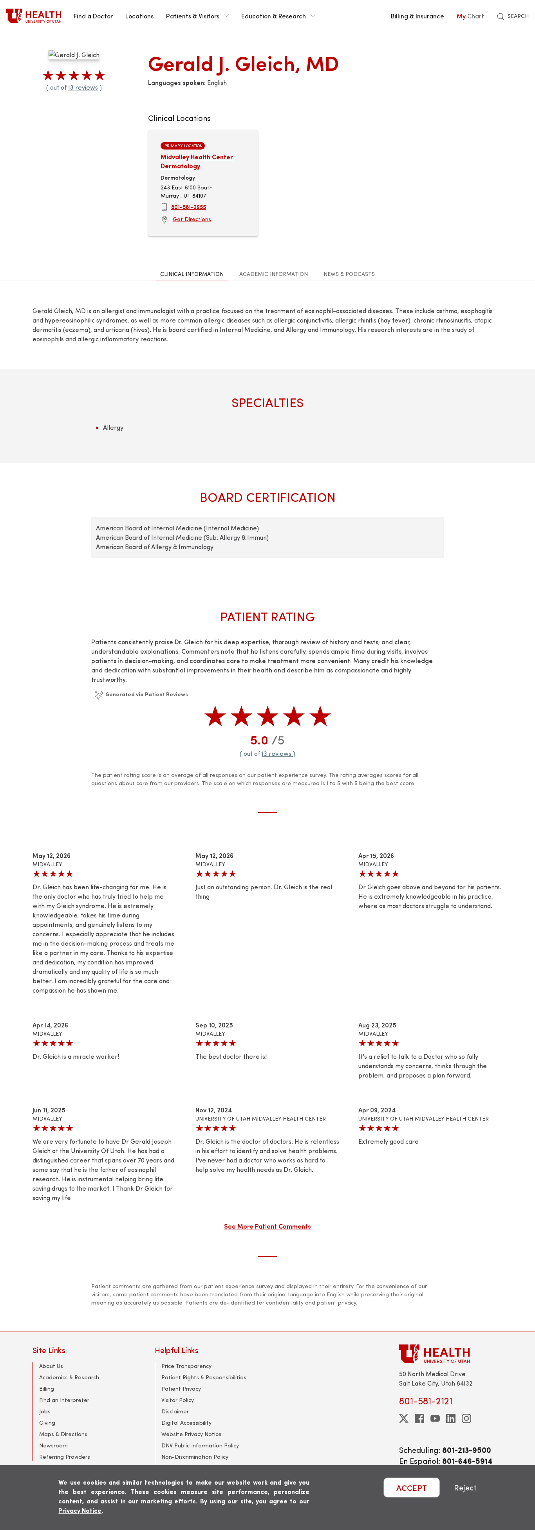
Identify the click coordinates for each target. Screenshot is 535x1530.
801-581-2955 (188, 207)
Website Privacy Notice (191, 1434)
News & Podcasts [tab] (349, 274)
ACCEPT (411, 1487)
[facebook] (419, 1418)
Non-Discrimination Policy (194, 1456)
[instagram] (466, 1418)
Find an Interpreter (64, 1400)
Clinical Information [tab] (192, 274)
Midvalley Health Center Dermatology (197, 161)
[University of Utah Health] (33, 15)
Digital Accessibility (186, 1422)
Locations (139, 15)
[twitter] (403, 1418)
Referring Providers (64, 1456)
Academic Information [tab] (273, 274)
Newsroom (53, 1445)
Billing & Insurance (417, 15)
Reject (465, 1487)
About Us (51, 1366)
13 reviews (83, 87)
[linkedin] (450, 1418)
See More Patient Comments (267, 1226)
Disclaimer (175, 1411)
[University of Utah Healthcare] (450, 1353)
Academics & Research (69, 1377)
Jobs (45, 1411)
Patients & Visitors (192, 15)
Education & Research (273, 15)
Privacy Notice (79, 1510)
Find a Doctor (93, 15)
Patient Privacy (181, 1388)
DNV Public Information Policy (200, 1445)
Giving (47, 1422)
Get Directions (192, 219)
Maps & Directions (63, 1434)
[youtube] (435, 1418)
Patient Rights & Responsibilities (203, 1377)
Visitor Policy (177, 1400)
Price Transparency (186, 1366)
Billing (46, 1388)
